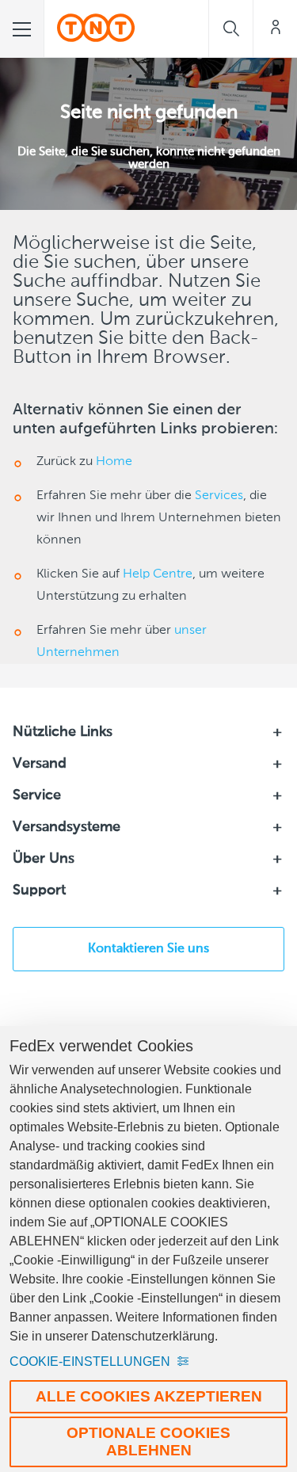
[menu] (22, 28)
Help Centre (157, 574)
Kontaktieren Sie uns (148, 949)
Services (219, 496)
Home (114, 462)
